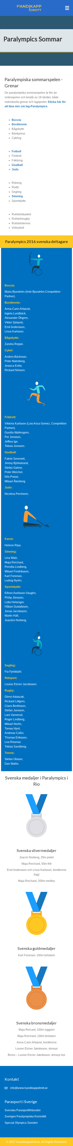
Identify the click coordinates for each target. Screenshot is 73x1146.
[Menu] (67, 8)
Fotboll (16, 151)
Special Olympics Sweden (21, 1122)
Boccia (16, 119)
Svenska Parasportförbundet (22, 1110)
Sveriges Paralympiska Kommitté (25, 1116)
